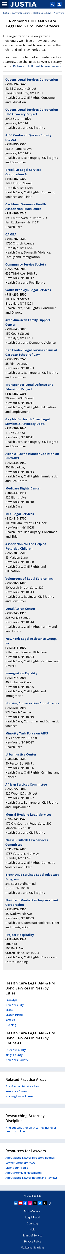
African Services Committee (26, 784)
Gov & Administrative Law (22, 1086)
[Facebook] (25, 1203)
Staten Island (14, 1015)
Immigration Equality (21, 673)
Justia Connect (32, 1211)
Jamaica (10, 1020)
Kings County (14, 1055)
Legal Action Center (20, 609)
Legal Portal (32, 1217)
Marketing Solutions (32, 1247)
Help (32, 1229)
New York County (17, 1060)
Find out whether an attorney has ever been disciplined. (31, 1129)
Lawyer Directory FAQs (20, 1162)
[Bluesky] (40, 1203)
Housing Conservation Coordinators (32, 703)
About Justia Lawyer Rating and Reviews (32, 1178)
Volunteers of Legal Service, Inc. (29, 578)
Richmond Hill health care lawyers (37, 66)
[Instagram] (30, 1203)
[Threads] (35, 1203)
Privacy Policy (32, 1241)
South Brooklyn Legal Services (28, 290)
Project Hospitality (19, 935)
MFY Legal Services (19, 514)
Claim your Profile (17, 1167)
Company (32, 1223)
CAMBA (10, 234)
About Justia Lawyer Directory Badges (30, 1157)
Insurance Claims (16, 1091)
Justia (6, 13)
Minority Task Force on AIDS (26, 733)
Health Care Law (42, 13)
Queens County (16, 1050)
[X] (45, 1203)
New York (59, 13)
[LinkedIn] (16, 1203)
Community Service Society (25, 264)
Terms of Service (32, 1235)
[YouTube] (20, 1203)
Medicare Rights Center (23, 488)
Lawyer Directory (21, 13)
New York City (15, 1005)
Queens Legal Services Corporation (31, 79)
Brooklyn (11, 1000)
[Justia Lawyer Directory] (50, 1203)
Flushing (11, 1025)
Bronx (9, 1010)
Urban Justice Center (20, 754)
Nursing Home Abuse (19, 1096)
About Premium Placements (24, 1173)
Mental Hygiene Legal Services (28, 814)
